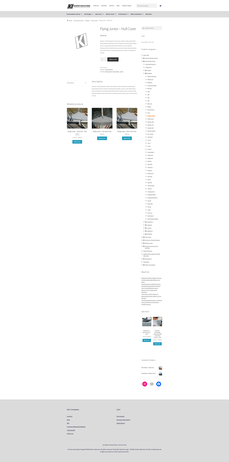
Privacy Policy (113, 445)
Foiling (149, 70)
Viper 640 (150, 204)
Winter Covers (110, 14)
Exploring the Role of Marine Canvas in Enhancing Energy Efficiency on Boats (151, 280)
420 (148, 94)
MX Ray (149, 161)
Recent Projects (147, 251)
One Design (87, 14)
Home (70, 20)
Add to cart (113, 59)
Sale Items (148, 14)
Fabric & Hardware (136, 14)
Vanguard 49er (152, 194)
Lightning (150, 155)
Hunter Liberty (152, 131)
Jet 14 (149, 140)
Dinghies (87, 20)
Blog (68, 420)
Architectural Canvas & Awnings (151, 247)
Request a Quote (126, 5)
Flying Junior (94, 20)
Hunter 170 (151, 125)
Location (69, 416)
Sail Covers (98, 14)
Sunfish (150, 182)
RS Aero (150, 88)
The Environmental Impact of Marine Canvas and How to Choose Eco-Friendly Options (151, 302)
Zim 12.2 (150, 213)
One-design (116, 71)
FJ (103, 71)
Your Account (120, 416)
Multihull (149, 234)
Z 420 (149, 210)
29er (149, 91)
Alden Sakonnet (152, 76)
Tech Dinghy (151, 185)
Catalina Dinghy (152, 85)
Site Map (105, 445)
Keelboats (150, 231)
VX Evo (149, 207)
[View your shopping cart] (160, 6)
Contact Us (96, 5)
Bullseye (150, 82)
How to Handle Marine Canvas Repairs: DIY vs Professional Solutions (149, 290)
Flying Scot (151, 119)
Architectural (122, 14)
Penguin (150, 170)
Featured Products (150, 64)
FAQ (68, 423)
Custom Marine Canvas (73, 14)
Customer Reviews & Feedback (76, 427)
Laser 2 (149, 149)
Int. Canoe (150, 134)
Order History (121, 423)
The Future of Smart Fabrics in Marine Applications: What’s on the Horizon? (151, 296)
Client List (70, 433)
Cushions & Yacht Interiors (152, 240)
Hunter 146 (151, 122)
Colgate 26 (148, 67)
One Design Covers (79, 20)
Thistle (150, 188)
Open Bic (150, 164)
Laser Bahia (151, 152)
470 (148, 97)
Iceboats (149, 225)
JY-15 (149, 143)
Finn (149, 113)
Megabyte (150, 158)
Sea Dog (150, 176)
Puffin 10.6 (150, 173)
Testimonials (71, 430)
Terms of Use (122, 445)
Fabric (118, 5)
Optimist (150, 167)
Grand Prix (150, 222)
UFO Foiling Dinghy (153, 219)
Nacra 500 (146, 55)
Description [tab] (70, 83)
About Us (111, 5)
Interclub (150, 137)
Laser (149, 146)
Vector (149, 201)
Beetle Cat (150, 79)
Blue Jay (150, 104)
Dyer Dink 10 (151, 110)
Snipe (149, 179)
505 (148, 100)
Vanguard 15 (151, 191)
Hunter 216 (151, 128)
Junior (121, 71)
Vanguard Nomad (152, 197)
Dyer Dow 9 (151, 216)
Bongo (149, 106)
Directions (104, 5)
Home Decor (148, 259)
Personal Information (123, 420)
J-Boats (149, 228)
